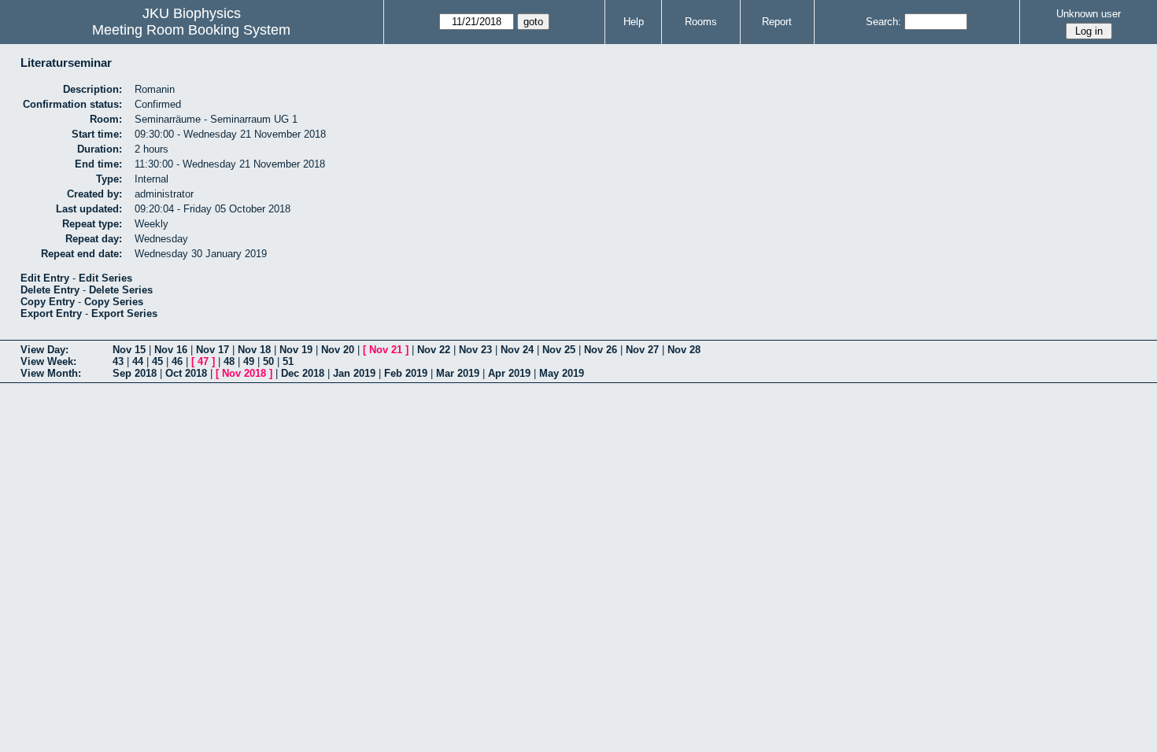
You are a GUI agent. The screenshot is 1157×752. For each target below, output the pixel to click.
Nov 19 (295, 350)
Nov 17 (212, 350)
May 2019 (561, 373)
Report (777, 22)
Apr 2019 (509, 373)
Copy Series (113, 302)
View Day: (44, 350)
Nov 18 (254, 350)
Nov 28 (683, 350)
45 (157, 361)
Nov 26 (600, 350)
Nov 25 (558, 350)
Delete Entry (49, 290)
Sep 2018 (135, 373)
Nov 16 (170, 350)
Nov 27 (642, 350)
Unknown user (1088, 14)
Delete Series (121, 290)
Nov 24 (517, 350)
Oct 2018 (186, 373)
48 (229, 361)
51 (288, 361)
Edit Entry (44, 278)
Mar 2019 (457, 373)
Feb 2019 (405, 373)
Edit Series (105, 278)
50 (268, 361)
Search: (883, 22)
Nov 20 (337, 350)
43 (118, 361)
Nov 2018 (244, 373)
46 (177, 361)
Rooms (701, 22)
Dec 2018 (302, 373)
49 (248, 361)
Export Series (124, 313)
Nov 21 (385, 350)
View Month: (50, 373)
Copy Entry (47, 302)
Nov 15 (129, 350)
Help (633, 22)
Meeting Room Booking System (191, 30)
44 (137, 361)
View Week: (48, 361)
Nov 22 (433, 350)
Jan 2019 (354, 373)
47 (203, 361)
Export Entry (51, 313)
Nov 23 (475, 350)
